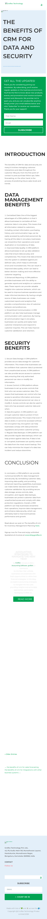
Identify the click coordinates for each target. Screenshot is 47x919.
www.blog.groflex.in (33, 535)
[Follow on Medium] (19, 869)
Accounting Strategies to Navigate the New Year (23, 555)
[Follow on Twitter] (14, 869)
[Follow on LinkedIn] (10, 869)
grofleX (20, 66)
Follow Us (9, 866)
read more (11, 646)
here (37, 526)
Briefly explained (16, 66)
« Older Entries (11, 754)
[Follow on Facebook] (5, 869)
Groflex (5, 66)
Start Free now (23, 825)
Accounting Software (11, 66)
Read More (25, 599)
